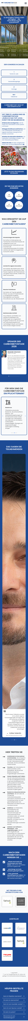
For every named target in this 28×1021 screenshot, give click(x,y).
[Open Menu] (26, 3)
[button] (2, 416)
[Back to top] (25, 1018)
